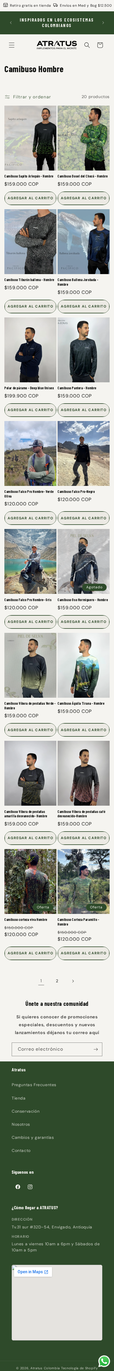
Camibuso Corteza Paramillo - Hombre (78, 921)
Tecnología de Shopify (79, 1368)
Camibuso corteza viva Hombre (25, 919)
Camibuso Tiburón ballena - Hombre (29, 280)
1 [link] (41, 981)
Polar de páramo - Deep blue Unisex (29, 388)
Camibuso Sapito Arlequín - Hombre (28, 176)
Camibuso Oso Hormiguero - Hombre (83, 600)
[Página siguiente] (72, 981)
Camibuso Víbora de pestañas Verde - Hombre (30, 705)
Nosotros (21, 1124)
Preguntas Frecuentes (34, 1084)
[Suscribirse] (95, 1049)
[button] (11, 45)
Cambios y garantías (33, 1137)
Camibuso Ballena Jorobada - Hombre (78, 282)
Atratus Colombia (45, 1368)
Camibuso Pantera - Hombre (77, 388)
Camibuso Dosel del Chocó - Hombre (83, 176)
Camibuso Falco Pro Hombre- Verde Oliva (28, 493)
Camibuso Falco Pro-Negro (76, 491)
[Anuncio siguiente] (103, 22)
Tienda (19, 1098)
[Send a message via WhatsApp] (104, 1361)
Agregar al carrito (30, 198)
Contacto (21, 1150)
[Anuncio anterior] (10, 22)
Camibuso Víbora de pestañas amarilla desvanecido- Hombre (25, 813)
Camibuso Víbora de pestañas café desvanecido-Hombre (81, 813)
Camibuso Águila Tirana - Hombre (81, 703)
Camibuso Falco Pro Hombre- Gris (28, 600)
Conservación (25, 1111)
